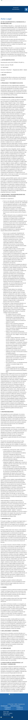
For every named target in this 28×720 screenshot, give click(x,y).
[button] (26, 3)
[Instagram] (15, 700)
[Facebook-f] (13, 700)
